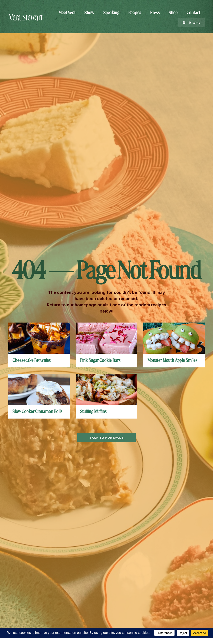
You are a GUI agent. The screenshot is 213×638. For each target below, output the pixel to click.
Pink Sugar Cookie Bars (100, 360)
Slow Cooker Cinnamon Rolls (37, 411)
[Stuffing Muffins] (106, 389)
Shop (173, 12)
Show (89, 12)
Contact (193, 12)
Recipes (134, 12)
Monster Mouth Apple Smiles (172, 360)
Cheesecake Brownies (31, 360)
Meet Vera (67, 12)
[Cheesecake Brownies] (39, 338)
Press (155, 12)
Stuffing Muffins (93, 411)
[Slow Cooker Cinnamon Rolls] (39, 389)
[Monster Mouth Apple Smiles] (174, 338)
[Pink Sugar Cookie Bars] (106, 338)
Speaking (111, 12)
